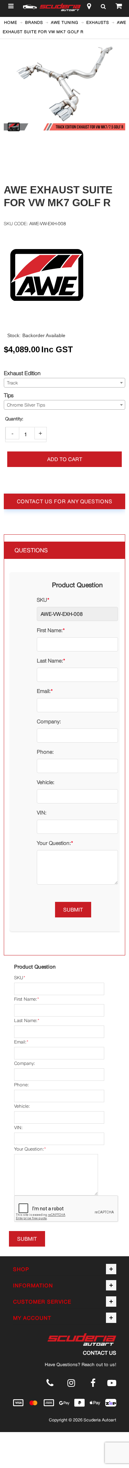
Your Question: (54, 843)
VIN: (41, 813)
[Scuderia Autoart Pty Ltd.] (60, 7)
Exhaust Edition (22, 373)
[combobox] (64, 383)
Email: (44, 691)
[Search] (103, 7)
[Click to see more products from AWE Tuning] (64, 275)
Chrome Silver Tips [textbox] (26, 405)
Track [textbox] (12, 382)
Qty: (14, 419)
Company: (49, 721)
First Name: (50, 630)
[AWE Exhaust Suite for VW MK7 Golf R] (64, 46)
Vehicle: (45, 782)
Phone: (45, 752)
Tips (9, 395)
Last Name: (50, 661)
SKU (42, 600)
